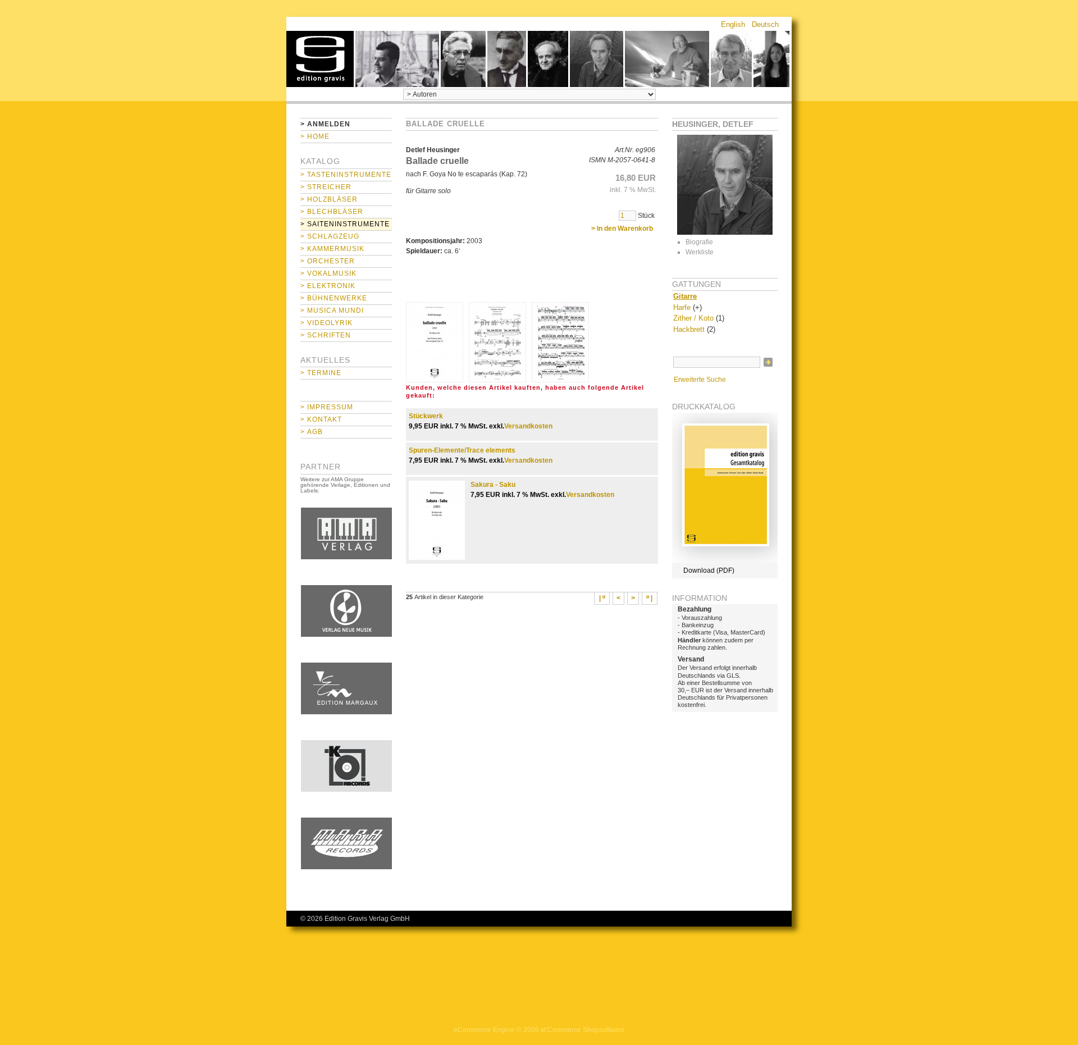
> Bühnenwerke (333, 298)
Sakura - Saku (493, 485)
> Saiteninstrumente (345, 224)
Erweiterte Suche (700, 380)
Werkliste (700, 252)
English (733, 24)
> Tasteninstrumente (345, 175)
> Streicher (325, 187)
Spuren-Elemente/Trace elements (462, 450)
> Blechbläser (331, 212)
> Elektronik (327, 286)
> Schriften (325, 335)
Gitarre (685, 296)
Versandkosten (528, 426)
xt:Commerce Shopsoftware (583, 1030)
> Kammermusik (332, 249)
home (320, 59)
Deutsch (765, 24)
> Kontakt (321, 419)
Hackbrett (689, 329)
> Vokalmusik (328, 273)
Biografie (699, 242)
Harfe (682, 307)
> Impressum (326, 407)
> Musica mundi (332, 310)
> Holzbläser (329, 199)
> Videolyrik (326, 323)
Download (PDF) (708, 570)
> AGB (311, 432)
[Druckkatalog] (725, 560)
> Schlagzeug (329, 236)
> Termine (320, 373)
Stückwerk (426, 416)
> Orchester (327, 261)
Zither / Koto (693, 318)
